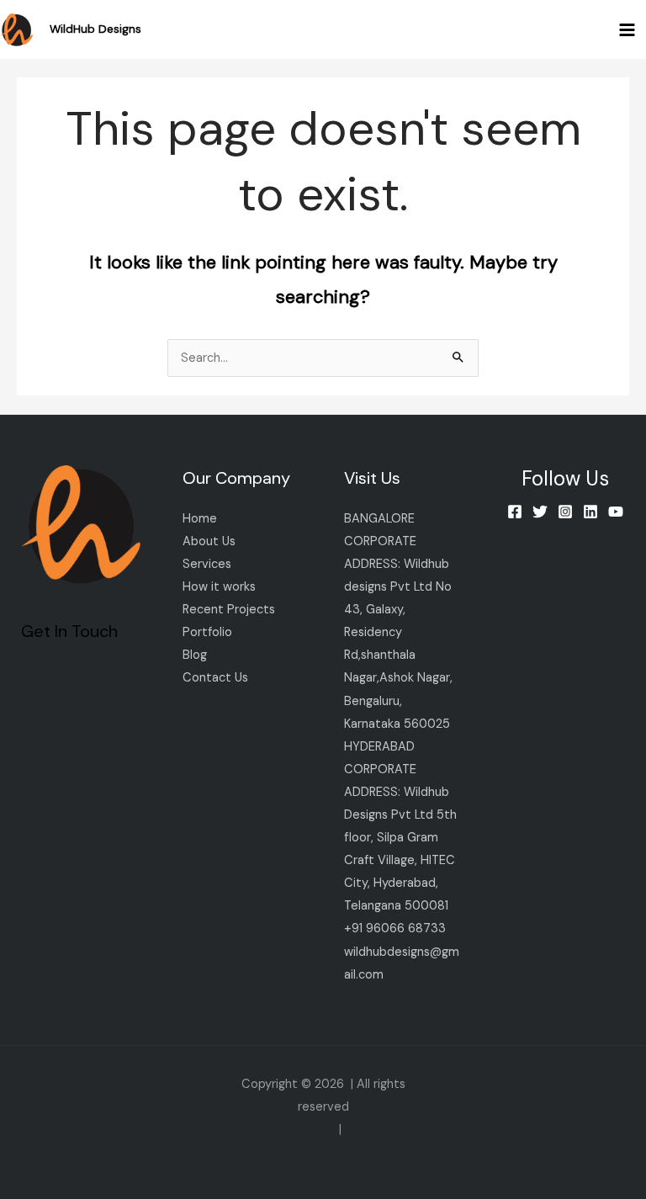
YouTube (46, 695)
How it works (219, 587)
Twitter (42, 764)
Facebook (49, 718)
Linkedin (43, 741)
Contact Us (215, 678)
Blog (195, 655)
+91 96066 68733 (395, 928)
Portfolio (207, 632)
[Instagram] (565, 511)
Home (200, 519)
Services (207, 564)
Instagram (49, 673)
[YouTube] (615, 511)
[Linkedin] (590, 511)
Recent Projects (229, 610)
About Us (209, 541)
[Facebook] (514, 511)
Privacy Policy (293, 1130)
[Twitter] (540, 511)
